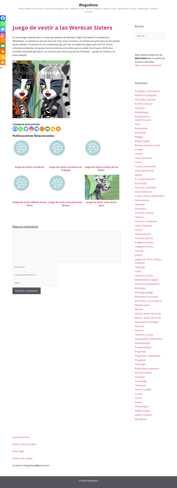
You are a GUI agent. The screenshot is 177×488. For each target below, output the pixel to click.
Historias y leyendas (146, 221)
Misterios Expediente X (147, 284)
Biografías (140, 132)
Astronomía (141, 128)
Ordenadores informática (149, 338)
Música (139, 309)
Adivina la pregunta (146, 95)
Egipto (138, 174)
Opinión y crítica (144, 334)
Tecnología (141, 381)
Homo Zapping (143, 225)
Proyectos (140, 360)
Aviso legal (18, 451)
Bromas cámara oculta (147, 145)
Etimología (141, 183)
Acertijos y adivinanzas (147, 91)
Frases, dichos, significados (149, 195)
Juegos (138, 255)
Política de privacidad (24, 444)
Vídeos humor (142, 410)
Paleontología (142, 343)
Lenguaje (140, 267)
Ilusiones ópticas (144, 238)
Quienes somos (20, 437)
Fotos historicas (143, 191)
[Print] (3, 51)
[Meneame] (42, 128)
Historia (139, 217)
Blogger (139, 136)
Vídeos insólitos (143, 414)
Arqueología (142, 112)
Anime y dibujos (144, 103)
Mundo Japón (142, 305)
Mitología (140, 288)
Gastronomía (142, 200)
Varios (138, 398)
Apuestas (140, 108)
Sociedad (140, 376)
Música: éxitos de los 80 (148, 313)
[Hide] (1, 68)
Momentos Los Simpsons (148, 300)
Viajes (138, 402)
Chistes (139, 149)
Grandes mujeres (144, 212)
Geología (140, 204)
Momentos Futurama (146, 296)
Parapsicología (143, 347)
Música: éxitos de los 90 (148, 317)
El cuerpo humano (145, 179)
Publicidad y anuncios (147, 368)
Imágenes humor (144, 242)
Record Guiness (143, 372)
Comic (138, 162)
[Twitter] (26, 128)
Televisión (140, 385)
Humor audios (143, 234)
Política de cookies (22, 458)
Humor (139, 229)
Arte (137, 124)
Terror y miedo (143, 389)
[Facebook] (15, 128)
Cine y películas (143, 158)
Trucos (138, 393)
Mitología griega (144, 292)
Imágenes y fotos (144, 246)
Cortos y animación (145, 166)
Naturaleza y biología (147, 321)
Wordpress (141, 419)
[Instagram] (31, 128)
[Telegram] (36, 128)
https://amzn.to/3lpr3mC (148, 65)
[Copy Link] (52, 128)
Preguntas (140, 351)
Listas (138, 271)
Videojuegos (141, 406)
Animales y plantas (145, 99)
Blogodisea (88, 4)
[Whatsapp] (20, 128)
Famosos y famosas (145, 187)
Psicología (140, 364)
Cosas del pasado (144, 170)
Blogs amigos (142, 141)
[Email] (47, 128)
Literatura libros (144, 275)
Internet (139, 250)
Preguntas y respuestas (147, 355)
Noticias (139, 326)
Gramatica (140, 208)
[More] (58, 128)
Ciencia (139, 153)
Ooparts (139, 330)
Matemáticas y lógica (146, 279)
